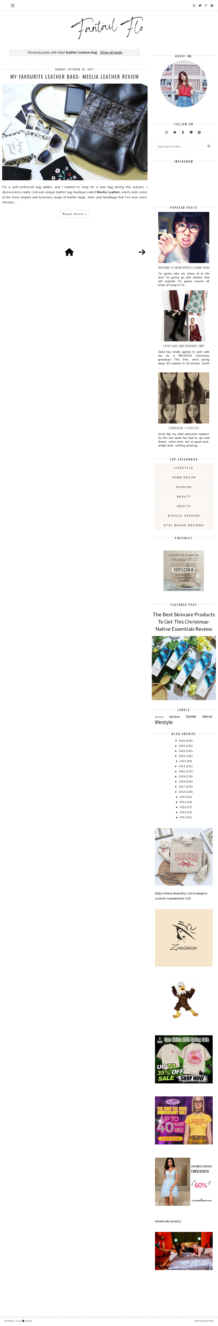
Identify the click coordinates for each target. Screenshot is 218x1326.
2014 (183, 802)
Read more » (74, 214)
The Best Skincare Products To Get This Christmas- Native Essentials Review (184, 621)
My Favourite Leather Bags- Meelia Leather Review (74, 76)
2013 (183, 807)
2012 (183, 812)
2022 (183, 761)
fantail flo (13, 1321)
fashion (184, 487)
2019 (182, 776)
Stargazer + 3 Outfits (184, 428)
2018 (182, 781)
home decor (184, 477)
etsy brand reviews (184, 525)
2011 (183, 817)
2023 (182, 756)
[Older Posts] (142, 252)
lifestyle (184, 467)
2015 (183, 796)
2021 (182, 766)
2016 (182, 791)
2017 (182, 786)
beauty (184, 496)
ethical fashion (184, 515)
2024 (182, 751)
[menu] (12, 5)
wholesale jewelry (168, 1221)
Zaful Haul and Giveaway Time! (183, 345)
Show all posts (111, 52)
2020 (182, 771)
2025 (182, 745)
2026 (182, 740)
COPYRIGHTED (204, 1321)
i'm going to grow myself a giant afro (184, 267)
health (184, 506)
